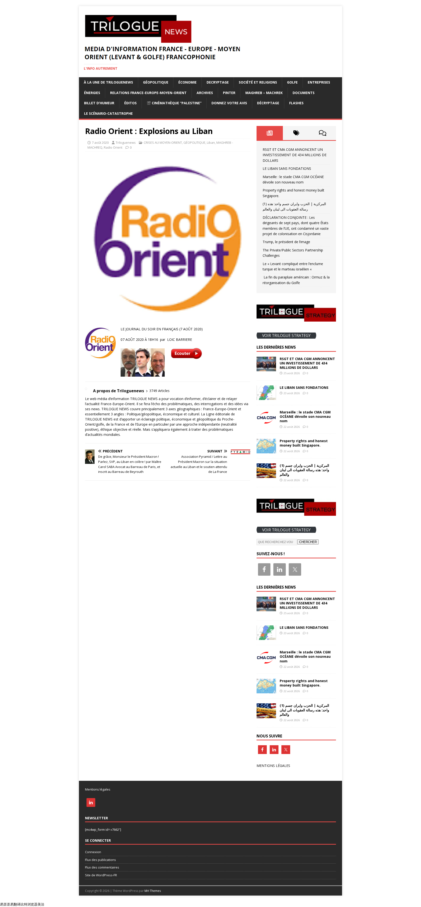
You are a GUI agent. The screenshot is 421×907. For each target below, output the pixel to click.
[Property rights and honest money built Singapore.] (266, 450)
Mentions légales (97, 789)
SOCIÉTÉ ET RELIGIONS (258, 82)
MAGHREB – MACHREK (264, 92)
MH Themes (152, 891)
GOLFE (292, 82)
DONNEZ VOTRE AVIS (229, 103)
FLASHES (296, 103)
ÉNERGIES (92, 92)
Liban (211, 142)
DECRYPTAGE (218, 82)
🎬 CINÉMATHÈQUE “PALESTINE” (174, 103)
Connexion (93, 852)
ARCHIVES (205, 92)
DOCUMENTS (304, 92)
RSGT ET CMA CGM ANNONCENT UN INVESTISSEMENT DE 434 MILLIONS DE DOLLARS (294, 155)
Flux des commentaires (102, 867)
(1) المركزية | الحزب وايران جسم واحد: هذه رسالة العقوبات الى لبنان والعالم (304, 470)
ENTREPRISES (319, 82)
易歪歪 (5, 904)
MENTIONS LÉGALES (273, 765)
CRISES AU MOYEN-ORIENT (163, 142)
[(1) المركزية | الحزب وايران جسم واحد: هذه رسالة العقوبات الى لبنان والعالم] (266, 475)
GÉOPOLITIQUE (155, 82)
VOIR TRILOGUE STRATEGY (286, 335)
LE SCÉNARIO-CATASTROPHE (108, 113)
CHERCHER (308, 542)
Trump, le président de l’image (286, 241)
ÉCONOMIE (187, 82)
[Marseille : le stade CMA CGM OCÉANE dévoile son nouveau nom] (266, 422)
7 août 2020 (100, 142)
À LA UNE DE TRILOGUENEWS (108, 82)
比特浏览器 (29, 904)
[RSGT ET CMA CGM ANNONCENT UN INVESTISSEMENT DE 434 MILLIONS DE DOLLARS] (266, 368)
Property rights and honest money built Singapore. (304, 443)
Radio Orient (113, 147)
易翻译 (15, 904)
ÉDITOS (130, 103)
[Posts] (270, 133)
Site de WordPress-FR (101, 875)
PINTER (229, 92)
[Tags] (296, 133)
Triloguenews (126, 142)
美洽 (41, 904)
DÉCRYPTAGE (268, 103)
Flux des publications (100, 860)
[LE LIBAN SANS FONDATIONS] (266, 397)
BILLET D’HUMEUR (99, 103)
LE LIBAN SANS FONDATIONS (287, 168)
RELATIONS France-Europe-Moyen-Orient (148, 92)
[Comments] (322, 133)
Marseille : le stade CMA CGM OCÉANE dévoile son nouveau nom (305, 416)
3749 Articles (159, 390)
